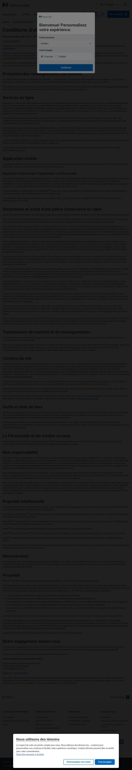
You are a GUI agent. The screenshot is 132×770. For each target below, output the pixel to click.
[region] (66, 751)
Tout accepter (105, 762)
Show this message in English (30, 754)
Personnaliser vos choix (78, 762)
